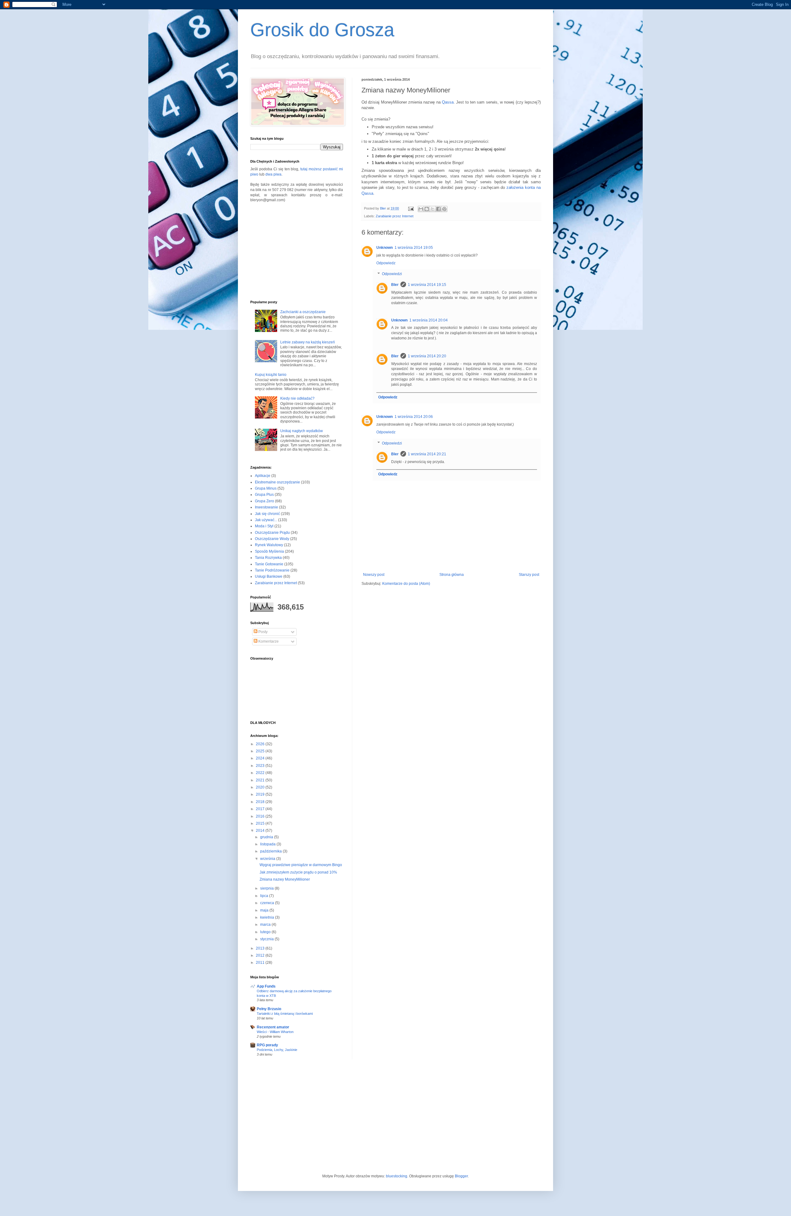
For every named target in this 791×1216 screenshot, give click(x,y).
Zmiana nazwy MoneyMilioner (285, 879)
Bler (395, 285)
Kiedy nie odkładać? (297, 398)
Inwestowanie (266, 507)
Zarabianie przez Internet (394, 216)
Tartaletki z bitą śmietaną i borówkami (285, 1013)
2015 (260, 823)
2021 (260, 780)
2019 (260, 794)
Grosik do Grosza (322, 29)
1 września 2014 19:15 (427, 285)
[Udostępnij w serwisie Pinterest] (444, 209)
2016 (260, 816)
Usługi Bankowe (268, 576)
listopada (268, 844)
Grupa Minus (266, 488)
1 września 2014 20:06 (414, 417)
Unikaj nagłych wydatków (301, 431)
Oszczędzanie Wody (272, 539)
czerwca (267, 903)
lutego (266, 932)
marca (266, 924)
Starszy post (529, 574)
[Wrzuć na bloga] (427, 209)
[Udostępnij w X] (432, 209)
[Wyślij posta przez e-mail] (411, 208)
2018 (260, 802)
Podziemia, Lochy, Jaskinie (277, 1050)
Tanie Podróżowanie (272, 570)
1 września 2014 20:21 (427, 454)
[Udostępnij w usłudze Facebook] (438, 209)
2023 (260, 765)
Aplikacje (262, 476)
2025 (260, 751)
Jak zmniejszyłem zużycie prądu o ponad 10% (298, 872)
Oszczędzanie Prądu (272, 532)
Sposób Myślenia (269, 551)
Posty (262, 632)
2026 (260, 744)
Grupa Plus (264, 494)
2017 (260, 809)
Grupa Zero (264, 501)
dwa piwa (273, 174)
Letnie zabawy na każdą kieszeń (307, 342)
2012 (260, 955)
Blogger (461, 1176)
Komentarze (268, 641)
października (271, 851)
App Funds (266, 986)
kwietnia (267, 917)
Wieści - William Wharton (275, 1032)
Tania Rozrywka (268, 557)
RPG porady (267, 1045)
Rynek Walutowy (269, 545)
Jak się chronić (267, 514)
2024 (260, 758)
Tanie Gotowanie (269, 564)
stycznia (267, 939)
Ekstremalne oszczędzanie (277, 482)
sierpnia (267, 888)
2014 (260, 830)
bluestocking (396, 1176)
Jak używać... (266, 520)
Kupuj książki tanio (270, 374)
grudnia (267, 837)
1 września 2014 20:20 (427, 356)
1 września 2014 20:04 (428, 320)
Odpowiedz (386, 263)
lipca (264, 896)
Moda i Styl (264, 526)
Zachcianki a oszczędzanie (303, 312)
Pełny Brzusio (269, 1009)
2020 (260, 787)
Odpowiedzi (392, 274)
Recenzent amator (273, 1027)
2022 (260, 773)
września (268, 859)
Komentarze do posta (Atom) (406, 583)
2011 (260, 962)
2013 (260, 948)
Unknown (384, 247)
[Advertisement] (296, 250)
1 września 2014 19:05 (414, 247)
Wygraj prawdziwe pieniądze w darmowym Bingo (301, 865)
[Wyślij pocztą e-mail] (421, 209)
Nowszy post (373, 574)
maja (264, 910)
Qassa (448, 102)
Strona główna (451, 574)
